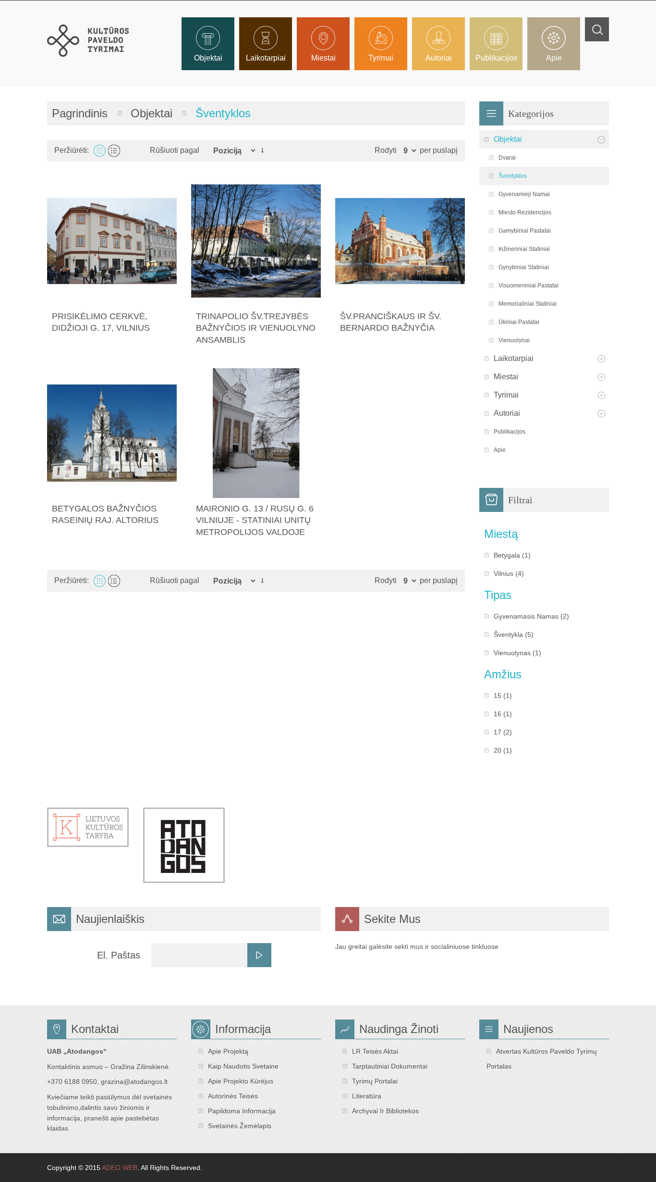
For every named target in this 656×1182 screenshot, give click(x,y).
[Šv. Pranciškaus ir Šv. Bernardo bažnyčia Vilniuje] (400, 241)
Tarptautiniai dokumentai (389, 1066)
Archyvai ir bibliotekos (385, 1111)
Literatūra (366, 1096)
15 (497, 695)
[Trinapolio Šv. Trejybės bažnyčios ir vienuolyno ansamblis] (256, 241)
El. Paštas (118, 955)
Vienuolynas (512, 653)
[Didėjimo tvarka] (262, 150)
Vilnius (503, 573)
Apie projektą (228, 1051)
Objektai (151, 113)
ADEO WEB (119, 1167)
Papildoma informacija (242, 1111)
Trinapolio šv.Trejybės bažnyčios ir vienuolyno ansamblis (256, 328)
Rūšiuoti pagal (174, 150)
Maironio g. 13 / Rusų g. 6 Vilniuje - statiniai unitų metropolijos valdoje (255, 520)
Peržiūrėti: (71, 150)
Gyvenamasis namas (526, 616)
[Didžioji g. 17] (112, 241)
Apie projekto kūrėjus (240, 1081)
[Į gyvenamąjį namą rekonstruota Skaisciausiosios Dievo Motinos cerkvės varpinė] (256, 433)
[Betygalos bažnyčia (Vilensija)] (112, 433)
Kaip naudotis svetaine (243, 1066)
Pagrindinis (80, 113)
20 (497, 750)
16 (497, 714)
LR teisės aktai (375, 1051)
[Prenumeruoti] (259, 955)
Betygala (507, 555)
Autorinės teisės (233, 1096)
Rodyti (386, 150)
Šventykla (508, 634)
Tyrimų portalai (375, 1081)
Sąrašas (114, 151)
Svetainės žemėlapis (239, 1126)
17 (497, 732)
